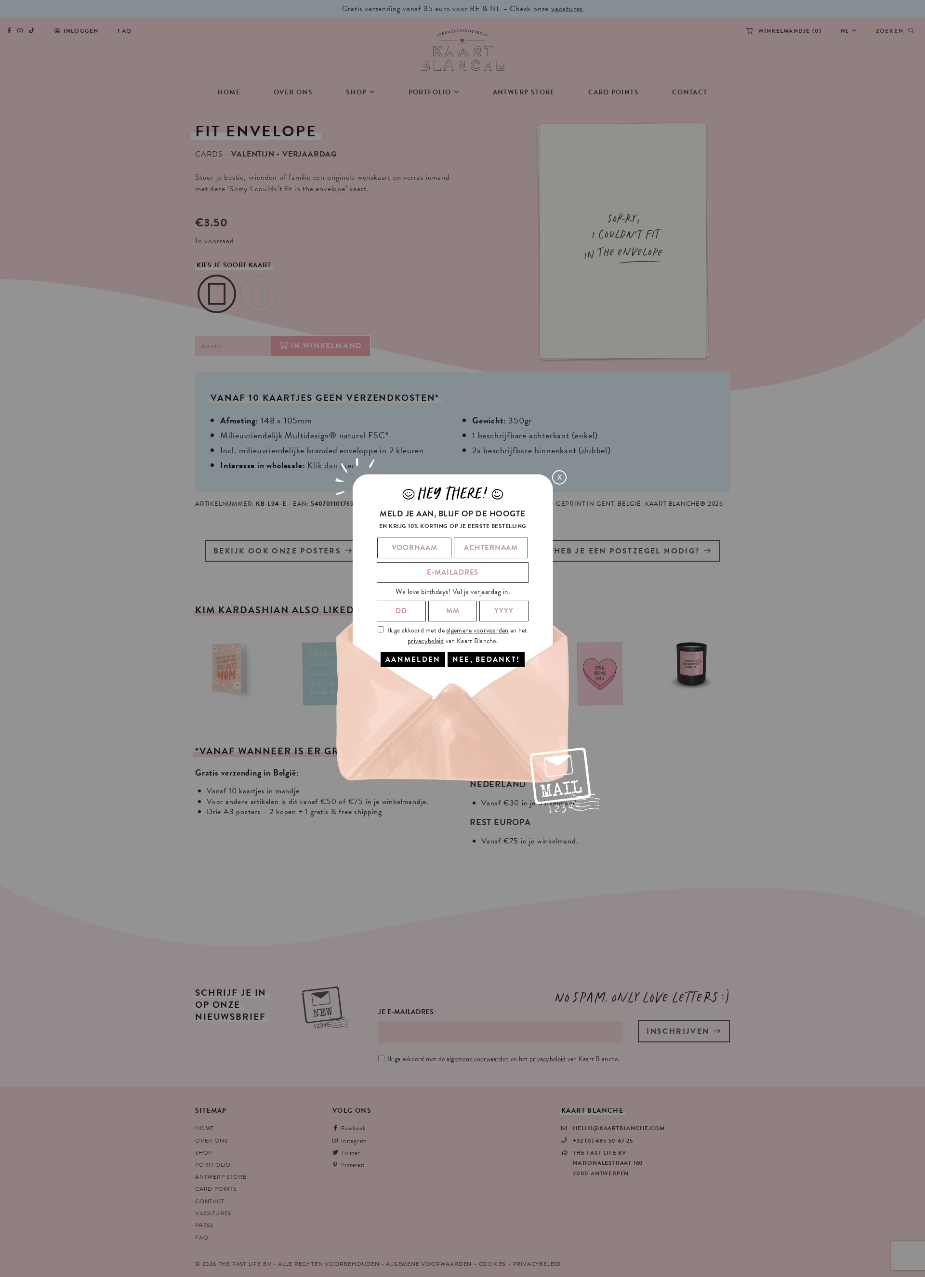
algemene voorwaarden (477, 630)
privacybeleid (426, 640)
